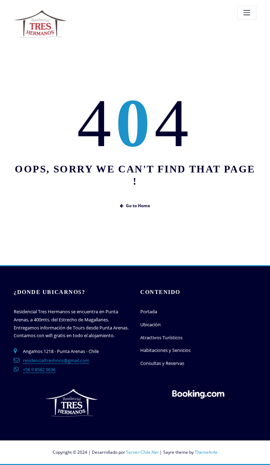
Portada (148, 311)
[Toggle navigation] (246, 13)
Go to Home (138, 206)
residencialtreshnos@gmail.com (56, 360)
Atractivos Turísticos (161, 337)
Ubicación (150, 324)
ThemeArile (206, 452)
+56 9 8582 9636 (39, 369)
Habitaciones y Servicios (165, 350)
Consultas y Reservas (162, 363)
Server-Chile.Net (142, 452)
